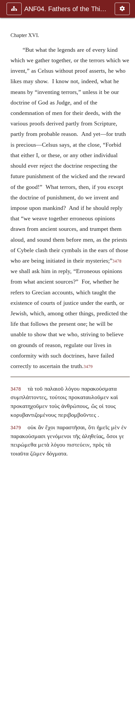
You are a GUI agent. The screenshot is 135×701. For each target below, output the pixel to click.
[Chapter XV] (7, 350)
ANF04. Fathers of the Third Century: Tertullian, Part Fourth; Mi (66, 8)
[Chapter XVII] (127, 350)
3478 (117, 261)
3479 (88, 366)
